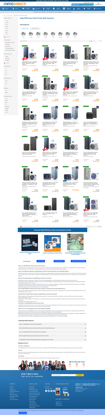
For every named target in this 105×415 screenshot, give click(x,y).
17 (44, 130)
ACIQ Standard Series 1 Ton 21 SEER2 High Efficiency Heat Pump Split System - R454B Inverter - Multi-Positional (50, 123)
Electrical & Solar (89, 8)
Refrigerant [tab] (6, 88)
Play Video (7, 36)
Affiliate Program (32, 407)
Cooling (6, 8)
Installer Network (32, 402)
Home (4, 15)
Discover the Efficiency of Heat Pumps (52, 253)
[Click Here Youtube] (49, 391)
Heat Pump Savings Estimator (34, 393)
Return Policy (12, 393)
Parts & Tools (98, 8)
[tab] (25, 28)
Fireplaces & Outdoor (68, 8)
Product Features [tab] (7, 40)
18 (44, 190)
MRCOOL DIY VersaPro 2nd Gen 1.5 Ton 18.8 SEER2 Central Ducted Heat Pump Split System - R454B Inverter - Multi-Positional (91, 63)
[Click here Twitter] (54, 391)
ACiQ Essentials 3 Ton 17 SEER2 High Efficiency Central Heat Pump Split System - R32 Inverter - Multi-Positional (50, 154)
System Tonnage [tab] (7, 18)
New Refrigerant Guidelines (34, 405)
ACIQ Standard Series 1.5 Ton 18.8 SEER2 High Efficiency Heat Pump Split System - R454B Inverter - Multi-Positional (70, 123)
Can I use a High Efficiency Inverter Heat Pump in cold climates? (32, 331)
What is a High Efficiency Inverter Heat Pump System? (30, 324)
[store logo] (14, 4)
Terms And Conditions (14, 399)
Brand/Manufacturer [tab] (8, 96)
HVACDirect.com (59, 401)
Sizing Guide (86, 2)
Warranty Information (14, 394)
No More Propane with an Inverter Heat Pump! (30, 253)
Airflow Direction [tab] (7, 53)
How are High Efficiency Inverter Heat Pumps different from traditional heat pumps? (37, 328)
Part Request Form (32, 397)
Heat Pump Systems (9, 15)
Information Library (32, 404)
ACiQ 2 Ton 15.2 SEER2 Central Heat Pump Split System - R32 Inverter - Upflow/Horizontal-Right (29, 153)
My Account (47, 386)
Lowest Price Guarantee (14, 396)
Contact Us (12, 386)
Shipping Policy (12, 389)
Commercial (38, 8)
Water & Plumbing (78, 8)
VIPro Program (32, 401)
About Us (11, 388)
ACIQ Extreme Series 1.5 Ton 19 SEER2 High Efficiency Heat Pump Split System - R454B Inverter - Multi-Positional (70, 184)
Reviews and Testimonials (14, 391)
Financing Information (33, 396)
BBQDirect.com (58, 403)
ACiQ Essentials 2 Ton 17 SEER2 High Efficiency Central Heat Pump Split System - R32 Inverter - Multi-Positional (50, 63)
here (36, 301)
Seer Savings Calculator (33, 391)
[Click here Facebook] (46, 391)
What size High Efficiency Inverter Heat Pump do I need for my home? (33, 335)
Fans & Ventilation (58, 8)
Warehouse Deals (32, 399)
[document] (52, 412)
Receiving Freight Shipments (34, 394)
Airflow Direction (35, 28)
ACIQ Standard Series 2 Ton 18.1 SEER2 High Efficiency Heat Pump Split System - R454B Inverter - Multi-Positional (50, 184)
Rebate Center (32, 388)
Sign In (91, 2)
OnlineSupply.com (59, 405)
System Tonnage (25, 28)
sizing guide (33, 283)
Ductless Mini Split (28, 8)
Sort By (90, 41)
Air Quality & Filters (48, 8)
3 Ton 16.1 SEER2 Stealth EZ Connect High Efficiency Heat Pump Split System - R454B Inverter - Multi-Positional (90, 154)
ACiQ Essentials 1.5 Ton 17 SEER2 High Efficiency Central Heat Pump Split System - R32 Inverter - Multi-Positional (29, 63)
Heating (16, 8)
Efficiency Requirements (33, 389)
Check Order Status (48, 388)
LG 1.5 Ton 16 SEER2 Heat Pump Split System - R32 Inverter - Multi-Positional (50, 213)
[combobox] (50, 4)
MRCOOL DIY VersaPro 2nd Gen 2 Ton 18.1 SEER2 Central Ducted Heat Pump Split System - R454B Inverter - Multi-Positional (50, 93)
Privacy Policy (12, 397)
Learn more (80, 410)
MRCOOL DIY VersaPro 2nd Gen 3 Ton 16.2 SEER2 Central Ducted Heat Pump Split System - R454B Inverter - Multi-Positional (29, 184)
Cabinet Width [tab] (6, 66)
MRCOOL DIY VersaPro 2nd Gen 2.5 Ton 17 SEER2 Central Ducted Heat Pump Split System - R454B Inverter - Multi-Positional (30, 123)
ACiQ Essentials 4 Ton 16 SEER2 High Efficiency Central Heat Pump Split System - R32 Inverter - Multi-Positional (90, 214)
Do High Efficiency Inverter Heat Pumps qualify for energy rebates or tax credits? (36, 339)
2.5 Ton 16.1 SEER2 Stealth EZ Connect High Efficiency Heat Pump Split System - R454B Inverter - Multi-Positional (91, 93)
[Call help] (70, 365)
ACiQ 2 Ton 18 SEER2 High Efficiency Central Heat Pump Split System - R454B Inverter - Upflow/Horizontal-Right (90, 123)
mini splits (47, 273)
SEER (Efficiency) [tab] (7, 78)
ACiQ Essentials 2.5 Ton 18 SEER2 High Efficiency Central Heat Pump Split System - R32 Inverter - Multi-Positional (70, 93)
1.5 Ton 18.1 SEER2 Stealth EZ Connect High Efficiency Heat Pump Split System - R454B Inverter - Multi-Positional (70, 63)
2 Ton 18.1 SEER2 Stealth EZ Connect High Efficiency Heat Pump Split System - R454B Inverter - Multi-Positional (29, 93)
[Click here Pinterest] (51, 391)
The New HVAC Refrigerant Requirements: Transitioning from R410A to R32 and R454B (75, 253)
